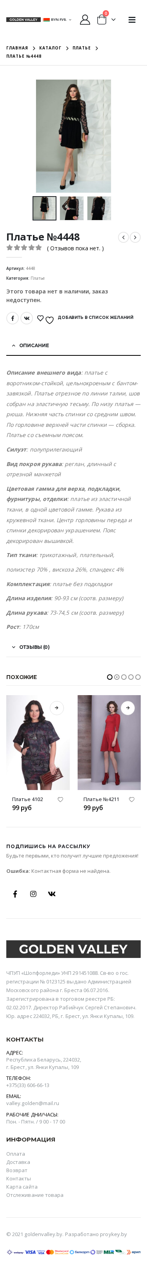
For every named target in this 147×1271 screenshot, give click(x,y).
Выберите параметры (57, 708)
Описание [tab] (34, 345)
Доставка (18, 1161)
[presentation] (45, 136)
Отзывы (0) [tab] (34, 647)
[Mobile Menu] (132, 19)
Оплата (15, 1153)
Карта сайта (22, 1186)
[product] (38, 742)
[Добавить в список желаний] (60, 801)
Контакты (18, 1178)
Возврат (16, 1170)
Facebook (12, 318)
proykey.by (113, 1234)
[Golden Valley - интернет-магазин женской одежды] (23, 19)
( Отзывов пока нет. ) (75, 248)
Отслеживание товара (35, 1194)
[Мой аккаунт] (85, 20)
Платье (38, 278)
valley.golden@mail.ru (32, 1103)
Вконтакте (26, 318)
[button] (109, 677)
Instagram (33, 894)
